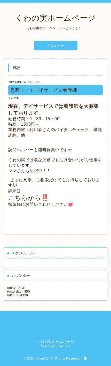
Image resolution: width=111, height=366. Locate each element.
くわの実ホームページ (55, 18)
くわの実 (13, 98)
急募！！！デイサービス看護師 (43, 90)
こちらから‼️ (28, 197)
